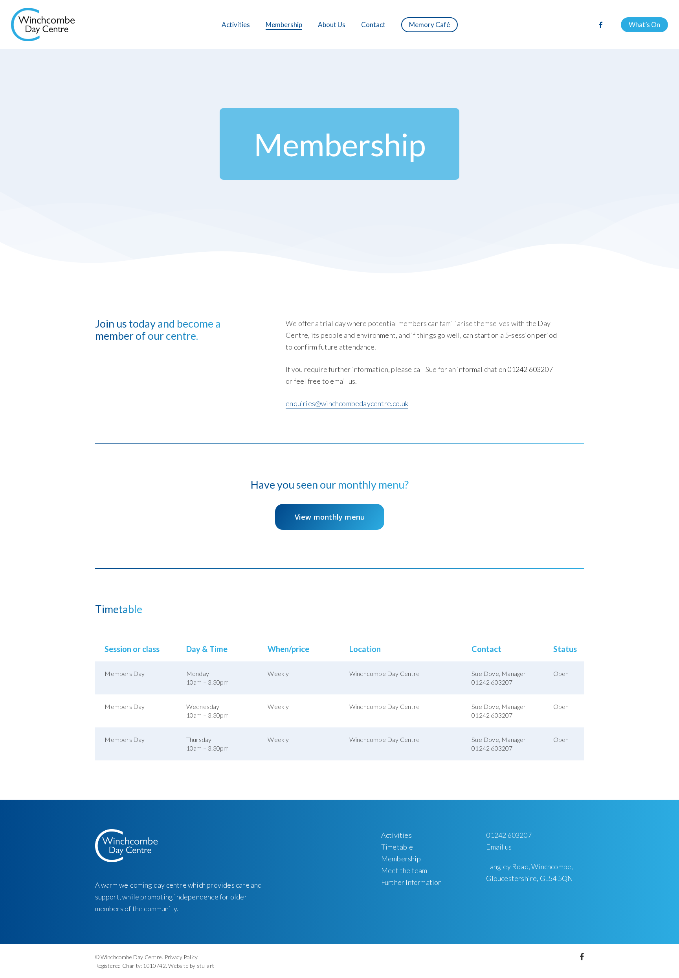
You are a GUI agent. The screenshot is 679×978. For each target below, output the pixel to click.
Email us (499, 846)
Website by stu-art (191, 965)
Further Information (411, 882)
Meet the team (404, 870)
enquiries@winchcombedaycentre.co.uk (347, 403)
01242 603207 (529, 369)
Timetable (397, 846)
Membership (401, 858)
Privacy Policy (181, 957)
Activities (396, 835)
